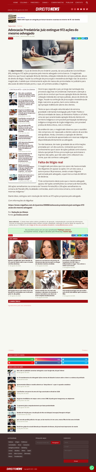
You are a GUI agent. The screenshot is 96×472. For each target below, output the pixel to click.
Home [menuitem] (15, 2)
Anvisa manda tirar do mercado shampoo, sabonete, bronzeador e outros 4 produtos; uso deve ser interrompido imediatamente (25, 157)
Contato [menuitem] (79, 2)
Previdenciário (18, 456)
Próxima (84, 350)
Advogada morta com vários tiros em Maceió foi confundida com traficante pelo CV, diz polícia (20, 292)
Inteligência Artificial (14, 448)
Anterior (11, 350)
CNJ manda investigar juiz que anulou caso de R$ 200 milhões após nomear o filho (75, 292)
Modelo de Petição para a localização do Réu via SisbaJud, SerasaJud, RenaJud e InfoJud (26, 177)
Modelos (17, 450)
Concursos (26, 445)
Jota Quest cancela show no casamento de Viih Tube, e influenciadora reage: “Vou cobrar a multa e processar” (74, 263)
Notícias (19, 26)
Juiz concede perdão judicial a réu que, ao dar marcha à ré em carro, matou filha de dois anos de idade (26, 128)
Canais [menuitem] (45, 2)
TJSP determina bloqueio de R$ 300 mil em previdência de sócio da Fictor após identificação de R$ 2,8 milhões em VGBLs (26, 146)
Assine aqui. (67, 232)
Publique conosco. (64, 230)
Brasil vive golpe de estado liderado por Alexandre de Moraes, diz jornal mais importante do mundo (47, 426)
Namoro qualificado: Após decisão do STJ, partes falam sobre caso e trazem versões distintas (20, 262)
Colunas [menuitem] (23, 2)
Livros (10, 453)
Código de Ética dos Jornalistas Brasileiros (41, 225)
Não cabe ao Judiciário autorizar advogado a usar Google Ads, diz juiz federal (26, 94)
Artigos (17, 442)
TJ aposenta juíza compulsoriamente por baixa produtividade (25, 137)
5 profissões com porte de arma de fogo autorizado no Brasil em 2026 (26, 120)
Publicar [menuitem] (69, 2)
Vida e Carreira (18, 453)
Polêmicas (24, 442)
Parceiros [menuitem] (35, 2)
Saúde (29, 450)
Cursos (10, 450)
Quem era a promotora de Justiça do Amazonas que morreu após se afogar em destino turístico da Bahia (47, 262)
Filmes (23, 450)
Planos (10, 456)
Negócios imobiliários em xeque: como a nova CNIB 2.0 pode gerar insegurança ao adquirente (26, 112)
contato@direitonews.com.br (64, 225)
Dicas (19, 445)
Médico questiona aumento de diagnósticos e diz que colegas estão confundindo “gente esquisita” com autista (26, 168)
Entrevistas (27, 453)
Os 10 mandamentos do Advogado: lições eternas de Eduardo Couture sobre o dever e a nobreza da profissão (26, 103)
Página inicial (12, 26)
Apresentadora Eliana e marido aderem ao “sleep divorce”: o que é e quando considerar (43, 384)
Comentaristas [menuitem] (57, 2)
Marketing (24, 448)
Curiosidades (12, 445)
